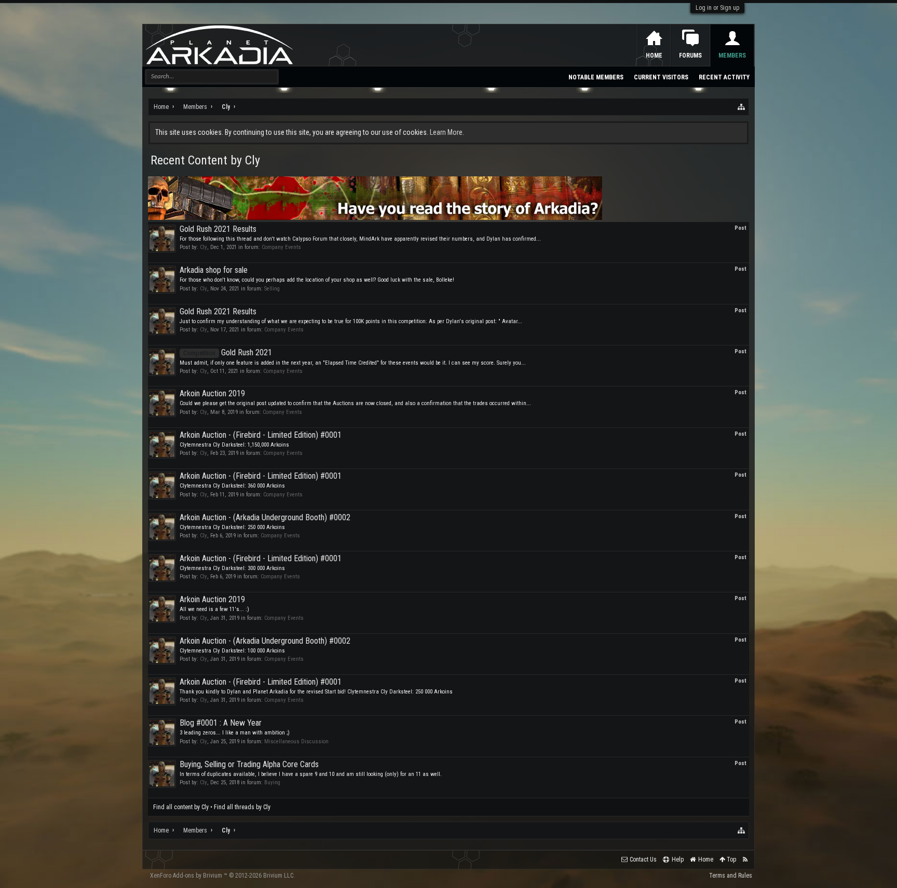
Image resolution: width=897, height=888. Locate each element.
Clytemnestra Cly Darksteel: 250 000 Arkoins (232, 527)
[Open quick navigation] (742, 107)
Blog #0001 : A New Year (221, 723)
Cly (203, 247)
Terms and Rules (730, 875)
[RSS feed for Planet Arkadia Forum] (745, 859)
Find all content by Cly (181, 807)
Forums (690, 55)
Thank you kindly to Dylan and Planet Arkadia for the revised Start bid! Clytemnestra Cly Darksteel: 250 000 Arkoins (316, 691)
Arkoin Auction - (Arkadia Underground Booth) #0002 (265, 517)
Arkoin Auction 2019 (212, 393)
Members (732, 55)
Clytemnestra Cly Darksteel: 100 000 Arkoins (232, 650)
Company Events (281, 247)
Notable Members (595, 77)
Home (654, 55)
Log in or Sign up (717, 7)
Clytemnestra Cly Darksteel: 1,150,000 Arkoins (234, 444)
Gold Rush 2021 (227, 352)
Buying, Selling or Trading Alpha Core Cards (249, 764)
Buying (272, 782)
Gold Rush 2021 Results (218, 229)
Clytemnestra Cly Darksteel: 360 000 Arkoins (232, 485)
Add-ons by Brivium (222, 875)
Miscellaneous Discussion (296, 741)
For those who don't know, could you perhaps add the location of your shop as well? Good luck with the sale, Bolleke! (317, 279)
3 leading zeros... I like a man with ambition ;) (235, 732)
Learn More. (447, 132)
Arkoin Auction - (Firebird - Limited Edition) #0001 (261, 435)
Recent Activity (724, 77)
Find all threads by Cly (242, 807)
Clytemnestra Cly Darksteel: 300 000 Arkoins (232, 568)
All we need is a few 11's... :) (214, 609)
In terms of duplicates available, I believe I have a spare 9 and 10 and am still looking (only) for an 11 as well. (311, 774)
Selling (272, 288)
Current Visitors (661, 77)
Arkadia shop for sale (214, 270)
